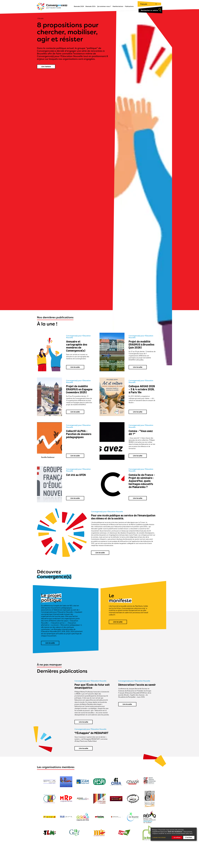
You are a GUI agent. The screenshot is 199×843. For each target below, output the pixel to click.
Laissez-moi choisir (159, 837)
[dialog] (174, 834)
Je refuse (177, 837)
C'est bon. (188, 837)
